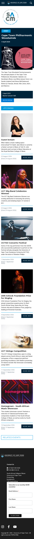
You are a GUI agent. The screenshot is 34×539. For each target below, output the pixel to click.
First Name (12, 499)
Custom (2, 526)
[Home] (12, 455)
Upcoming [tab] (8, 108)
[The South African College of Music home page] (10, 17)
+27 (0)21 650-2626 (14, 468)
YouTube (15, 526)
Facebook (9, 526)
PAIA (17, 535)
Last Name (12, 507)
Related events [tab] (11, 437)
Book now (7, 100)
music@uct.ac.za (13, 470)
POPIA (13, 535)
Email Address (14, 491)
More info (27, 157)
